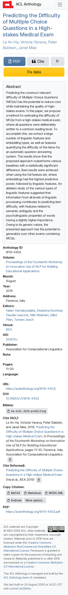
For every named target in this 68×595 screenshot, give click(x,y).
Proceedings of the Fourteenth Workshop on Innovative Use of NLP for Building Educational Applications (34, 266)
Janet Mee (27, 47)
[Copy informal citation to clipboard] (39, 480)
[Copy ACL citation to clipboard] (10, 460)
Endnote (16, 500)
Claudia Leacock (17, 315)
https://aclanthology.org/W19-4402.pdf (33, 511)
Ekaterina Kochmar (49, 310)
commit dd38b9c (20, 588)
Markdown (34, 493)
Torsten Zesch (24, 319)
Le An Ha (11, 42)
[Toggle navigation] (60, 4)
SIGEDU (12, 339)
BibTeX (15, 493)
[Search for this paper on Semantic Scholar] (57, 61)
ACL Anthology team (16, 577)
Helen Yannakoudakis (20, 310)
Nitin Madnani (39, 315)
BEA (9, 329)
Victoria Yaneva (33, 42)
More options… (35, 500)
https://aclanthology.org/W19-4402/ (31, 388)
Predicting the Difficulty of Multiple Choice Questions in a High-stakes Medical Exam (31, 25)
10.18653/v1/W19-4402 (22, 398)
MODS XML (56, 493)
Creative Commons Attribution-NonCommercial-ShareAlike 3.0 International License (30, 546)
